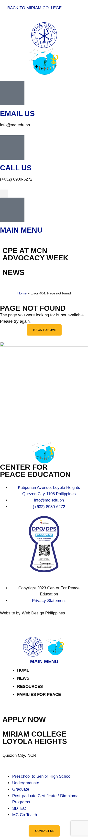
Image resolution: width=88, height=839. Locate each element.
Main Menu (21, 230)
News (23, 678)
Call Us (16, 168)
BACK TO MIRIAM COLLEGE (34, 8)
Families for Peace (39, 694)
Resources (30, 686)
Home (22, 293)
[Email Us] (12, 93)
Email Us (17, 113)
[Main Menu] (12, 210)
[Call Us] (12, 147)
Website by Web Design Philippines (32, 613)
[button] (4, 194)
